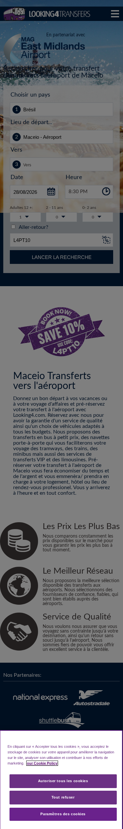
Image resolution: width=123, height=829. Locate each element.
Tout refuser (63, 797)
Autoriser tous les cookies (63, 781)
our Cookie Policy (42, 763)
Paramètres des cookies (63, 814)
